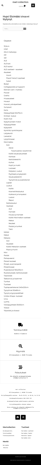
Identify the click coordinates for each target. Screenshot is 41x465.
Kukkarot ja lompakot (17, 194)
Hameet (12, 212)
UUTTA (6, 302)
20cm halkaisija (10, 52)
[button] (2, 5)
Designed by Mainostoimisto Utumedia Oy (20, 460)
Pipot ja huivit (12, 250)
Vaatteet (9, 206)
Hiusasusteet (9, 98)
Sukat (8, 81)
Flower (6, 93)
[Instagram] (23, 417)
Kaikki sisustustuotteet (18, 154)
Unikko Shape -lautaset (13, 296)
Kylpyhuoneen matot (12, 122)
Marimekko (8, 142)
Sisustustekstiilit (15, 177)
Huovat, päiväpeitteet (12, 104)
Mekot (11, 220)
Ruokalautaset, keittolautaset (15, 273)
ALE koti (7, 64)
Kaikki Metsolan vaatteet (16, 247)
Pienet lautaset (10, 261)
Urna (6, 299)
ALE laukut (8, 66)
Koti (8, 145)
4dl (5, 58)
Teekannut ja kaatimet (13, 279)
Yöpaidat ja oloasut (11, 311)
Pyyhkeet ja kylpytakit (17, 174)
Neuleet (12, 223)
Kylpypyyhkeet (10, 125)
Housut (7, 101)
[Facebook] (17, 417)
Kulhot (11, 162)
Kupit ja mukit (14, 165)
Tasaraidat (8, 276)
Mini (5, 252)
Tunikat (7, 281)
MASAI (6, 232)
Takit (11, 229)
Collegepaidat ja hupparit (14, 87)
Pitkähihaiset (9, 267)
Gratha (6, 96)
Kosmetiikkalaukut (16, 191)
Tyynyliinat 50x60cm (12, 290)
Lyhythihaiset (9, 139)
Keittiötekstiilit (15, 159)
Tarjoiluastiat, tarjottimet (21, 151)
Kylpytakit (8, 128)
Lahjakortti (8, 133)
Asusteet (7, 72)
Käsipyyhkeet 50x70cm (13, 113)
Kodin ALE (8, 119)
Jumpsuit (8, 107)
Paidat (6, 255)
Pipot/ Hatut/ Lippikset (15, 78)
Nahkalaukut (11, 203)
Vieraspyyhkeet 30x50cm (14, 305)
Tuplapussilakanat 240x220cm (16, 287)
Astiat (11, 148)
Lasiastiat (7, 136)
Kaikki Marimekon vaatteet (19, 218)
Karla (6, 110)
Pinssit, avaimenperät (12, 264)
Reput (11, 200)
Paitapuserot (9, 258)
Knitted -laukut (10, 116)
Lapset (9, 183)
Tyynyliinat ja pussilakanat (19, 180)
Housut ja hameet (16, 215)
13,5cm (6, 46)
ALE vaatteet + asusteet (13, 69)
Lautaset (12, 168)
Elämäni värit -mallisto (13, 90)
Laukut (9, 186)
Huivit (8, 75)
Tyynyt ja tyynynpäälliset (13, 293)
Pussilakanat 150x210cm (13, 270)
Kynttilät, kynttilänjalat (13, 130)
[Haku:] (13, 28)
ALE (5, 61)
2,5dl (6, 49)
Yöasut (6, 308)
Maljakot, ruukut (15, 171)
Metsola (7, 238)
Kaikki (11, 188)
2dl (5, 55)
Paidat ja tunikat (15, 226)
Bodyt (6, 84)
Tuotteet (7, 284)
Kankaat (12, 157)
